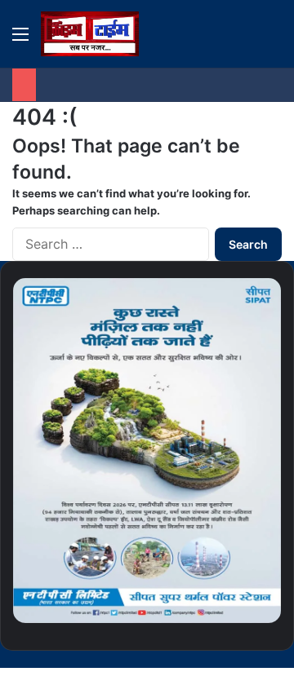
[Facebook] (278, 658)
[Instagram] (238, 658)
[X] (265, 658)
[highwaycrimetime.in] (90, 33)
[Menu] (20, 39)
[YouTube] (251, 658)
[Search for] (273, 39)
